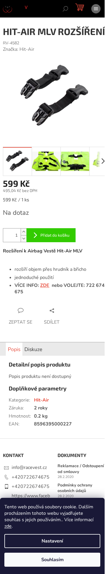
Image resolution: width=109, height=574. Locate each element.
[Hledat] (65, 9)
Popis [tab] (14, 349)
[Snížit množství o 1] (23, 238)
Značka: (18, 49)
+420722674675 (30, 477)
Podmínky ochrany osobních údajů (75, 487)
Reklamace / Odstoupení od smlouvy (81, 468)
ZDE (44, 285)
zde (8, 526)
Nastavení (52, 541)
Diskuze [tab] (33, 349)
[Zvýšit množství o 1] (23, 231)
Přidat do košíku (54, 235)
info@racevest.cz (29, 467)
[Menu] (96, 9)
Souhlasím (52, 559)
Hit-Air (41, 400)
